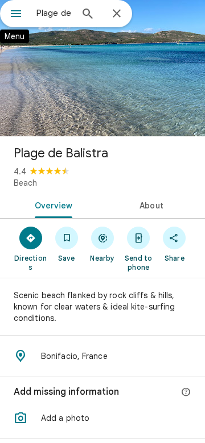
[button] (102, 418)
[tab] (51, 204)
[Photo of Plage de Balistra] (102, 68)
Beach (25, 183)
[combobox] (54, 13)
